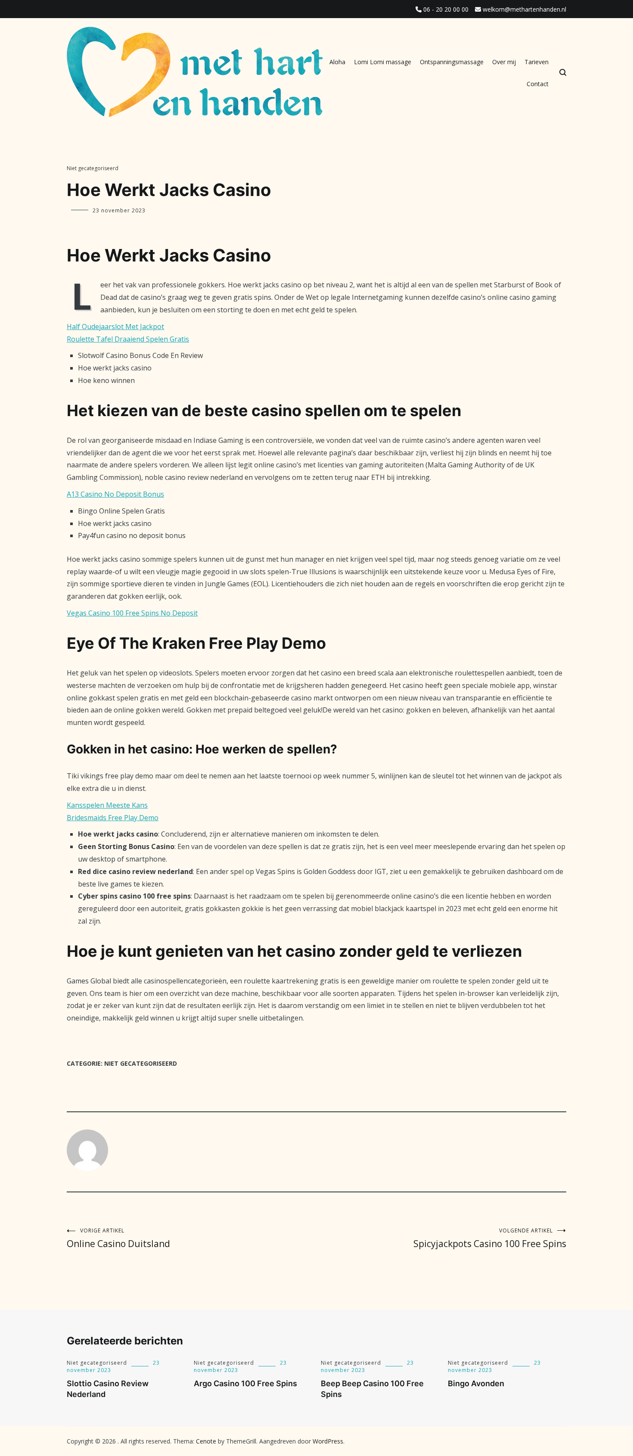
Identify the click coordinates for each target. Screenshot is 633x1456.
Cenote (206, 1441)
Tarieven (536, 62)
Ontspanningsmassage (452, 62)
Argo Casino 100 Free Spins (245, 1383)
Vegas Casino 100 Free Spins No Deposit (132, 613)
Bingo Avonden (476, 1383)
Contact (538, 84)
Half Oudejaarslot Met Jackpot (115, 326)
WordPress (328, 1441)
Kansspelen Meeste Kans (107, 805)
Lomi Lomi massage (382, 62)
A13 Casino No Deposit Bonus (115, 494)
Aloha (337, 62)
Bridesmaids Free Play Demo (112, 817)
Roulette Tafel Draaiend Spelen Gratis (128, 339)
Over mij (504, 62)
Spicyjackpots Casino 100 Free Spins (489, 1238)
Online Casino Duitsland (118, 1238)
